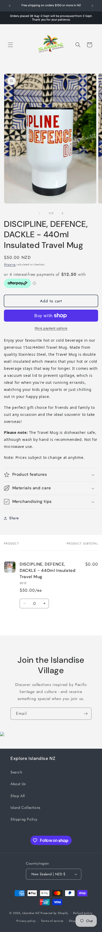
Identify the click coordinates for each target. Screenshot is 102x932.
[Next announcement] (92, 5)
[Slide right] (62, 213)
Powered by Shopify (54, 913)
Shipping (10, 264)
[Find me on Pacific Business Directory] (2, 735)
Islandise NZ (30, 913)
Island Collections (25, 807)
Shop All (17, 795)
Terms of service (52, 921)
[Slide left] (39, 213)
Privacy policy (26, 921)
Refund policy (82, 913)
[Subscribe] (85, 714)
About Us (18, 783)
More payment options (51, 328)
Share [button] (14, 518)
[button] (10, 45)
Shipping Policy (23, 819)
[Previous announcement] (9, 5)
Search (16, 772)
